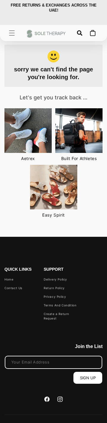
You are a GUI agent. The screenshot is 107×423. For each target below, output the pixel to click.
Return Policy (54, 288)
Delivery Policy (55, 279)
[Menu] (11, 33)
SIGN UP (88, 377)
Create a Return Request (56, 316)
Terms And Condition (60, 305)
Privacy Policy (55, 296)
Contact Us (13, 288)
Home (8, 279)
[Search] (79, 33)
